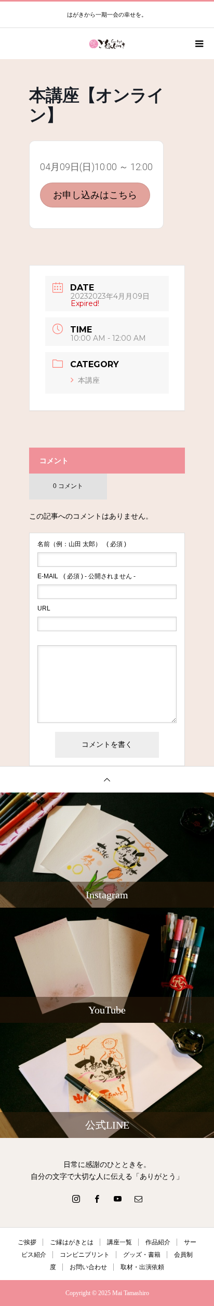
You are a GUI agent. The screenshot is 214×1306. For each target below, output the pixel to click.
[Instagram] (76, 1198)
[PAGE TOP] (107, 779)
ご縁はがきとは (71, 1242)
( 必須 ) (81, 544)
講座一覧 (119, 1242)
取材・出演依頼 (142, 1267)
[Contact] (138, 1198)
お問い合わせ (88, 1267)
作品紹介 (157, 1242)
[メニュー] (198, 43)
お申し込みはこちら (95, 194)
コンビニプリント (85, 1254)
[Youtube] (117, 1198)
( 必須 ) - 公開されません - (86, 576)
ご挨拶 (27, 1242)
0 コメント (68, 486)
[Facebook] (96, 1198)
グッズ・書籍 (141, 1254)
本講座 (89, 380)
